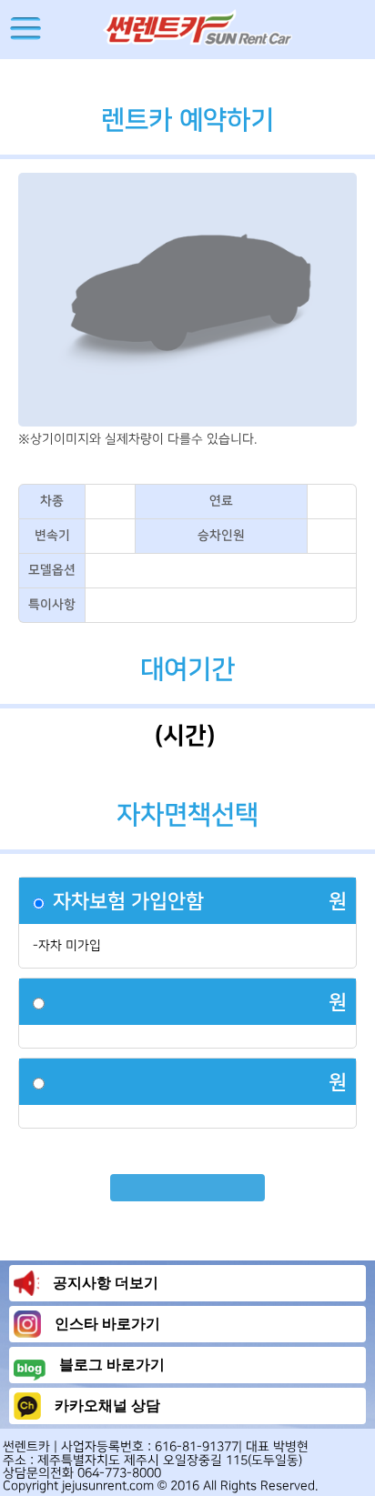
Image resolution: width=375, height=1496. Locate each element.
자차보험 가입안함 (128, 901)
